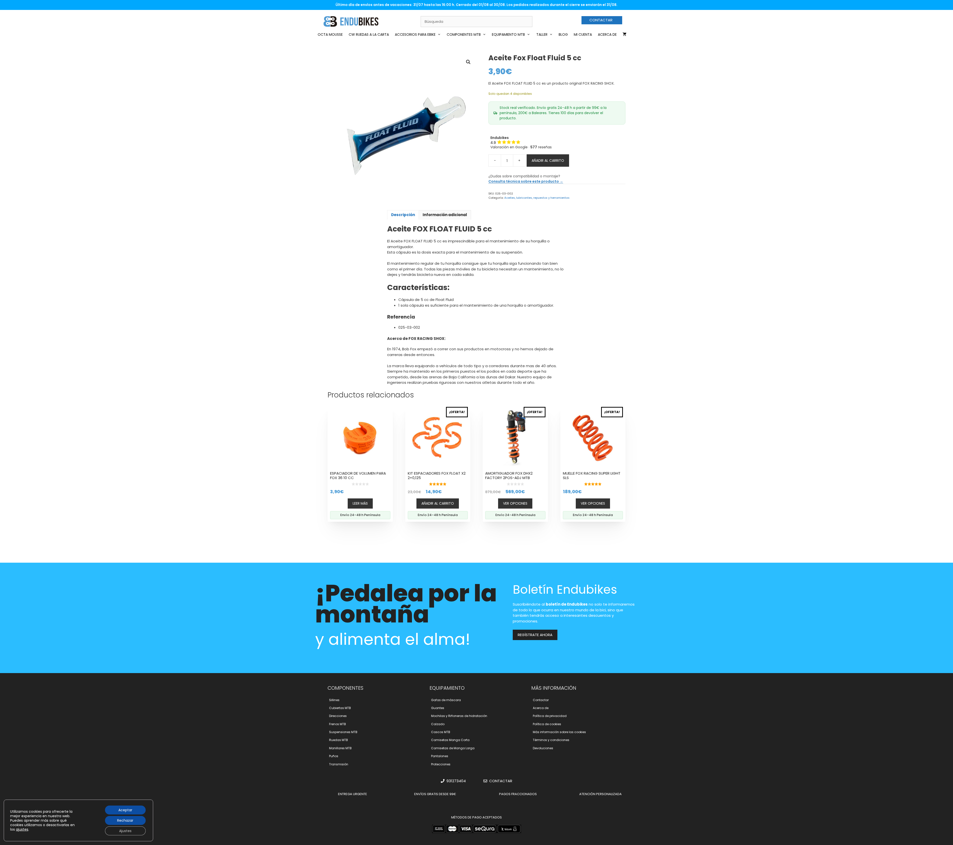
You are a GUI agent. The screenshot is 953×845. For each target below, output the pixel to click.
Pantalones (439, 756)
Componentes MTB (464, 34)
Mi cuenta (583, 34)
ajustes (22, 829)
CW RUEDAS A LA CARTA (369, 34)
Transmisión (338, 764)
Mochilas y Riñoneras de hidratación (459, 716)
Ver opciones (515, 503)
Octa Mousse (330, 34)
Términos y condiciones (551, 740)
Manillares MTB (340, 748)
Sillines (334, 700)
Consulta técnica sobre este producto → (525, 181)
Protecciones (440, 764)
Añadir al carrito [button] (437, 503)
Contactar (541, 700)
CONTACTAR (601, 20)
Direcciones (338, 716)
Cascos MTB (440, 732)
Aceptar (125, 810)
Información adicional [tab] (445, 214)
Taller (541, 34)
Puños (333, 756)
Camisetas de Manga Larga (453, 748)
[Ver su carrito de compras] (624, 34)
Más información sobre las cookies (559, 732)
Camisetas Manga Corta (450, 740)
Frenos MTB (337, 724)
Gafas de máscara (446, 700)
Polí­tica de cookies (547, 724)
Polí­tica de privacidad (550, 716)
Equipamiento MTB (508, 34)
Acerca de (607, 34)
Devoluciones (543, 748)
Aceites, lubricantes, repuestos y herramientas (537, 198)
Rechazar (125, 820)
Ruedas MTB (338, 740)
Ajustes (125, 830)
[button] (468, 62)
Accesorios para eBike (415, 34)
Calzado (437, 724)
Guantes (437, 708)
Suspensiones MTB (343, 732)
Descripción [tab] (403, 214)
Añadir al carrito (548, 160)
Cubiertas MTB (340, 708)
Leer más (360, 503)
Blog (563, 34)
